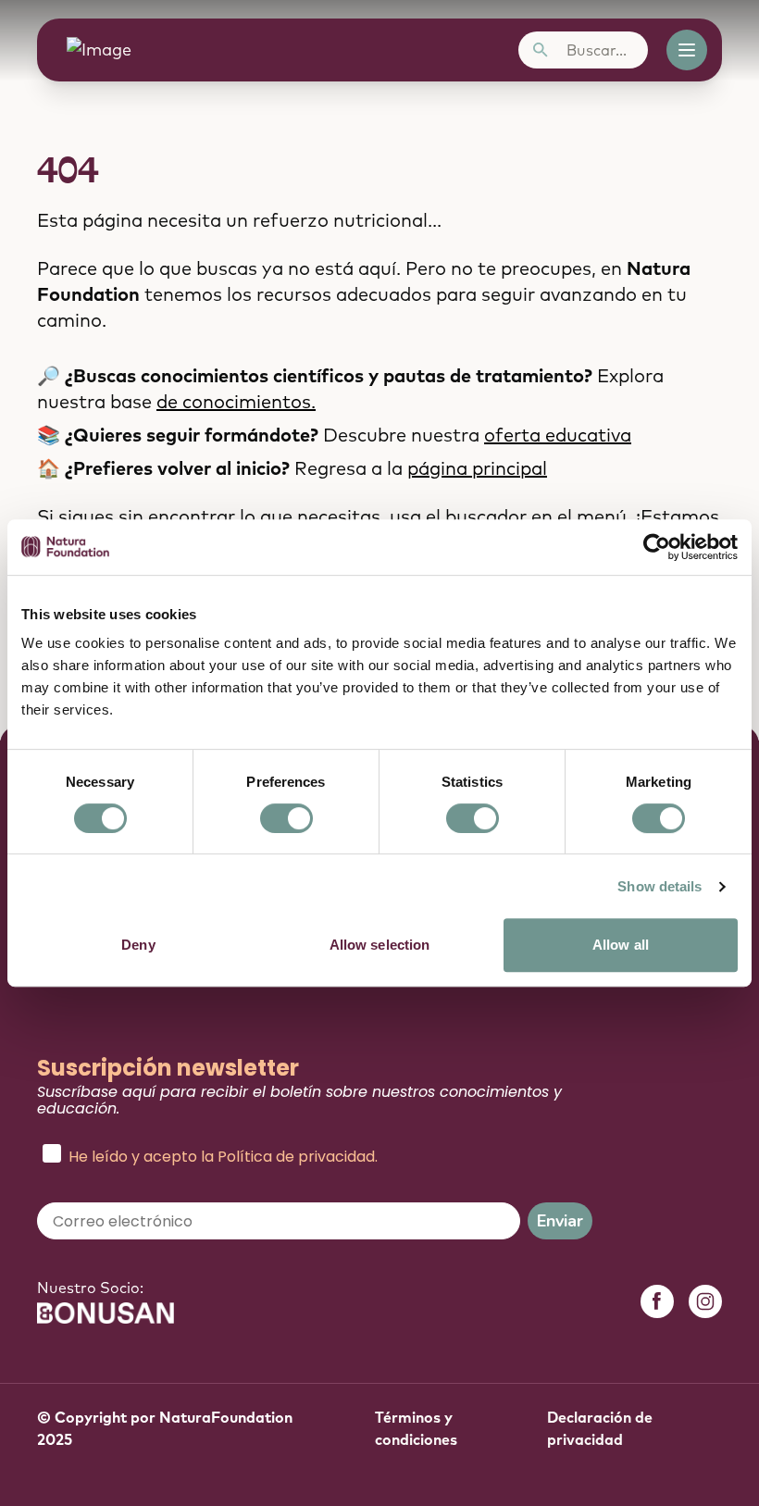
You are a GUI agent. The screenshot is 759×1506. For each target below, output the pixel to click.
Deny (138, 944)
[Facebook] (657, 1301)
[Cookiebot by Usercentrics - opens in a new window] (657, 547)
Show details (659, 886)
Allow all (620, 944)
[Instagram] (705, 1301)
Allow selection (380, 944)
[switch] (286, 818)
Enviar (560, 1221)
